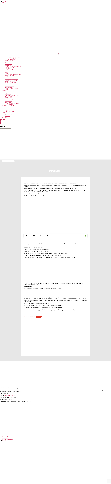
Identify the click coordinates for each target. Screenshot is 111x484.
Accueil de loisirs (8, 64)
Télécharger (39, 316)
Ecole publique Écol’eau (10, 59)
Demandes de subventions (13, 103)
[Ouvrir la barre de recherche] (0, 122)
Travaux (6, 89)
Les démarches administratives (11, 91)
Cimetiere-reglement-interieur (29, 316)
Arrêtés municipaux (9, 84)
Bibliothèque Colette (9, 86)
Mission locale (8, 68)
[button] (55, 236)
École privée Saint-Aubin (10, 58)
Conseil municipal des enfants (11, 69)
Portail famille (8, 65)
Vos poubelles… (8, 93)
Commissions (8, 73)
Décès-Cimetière (8, 101)
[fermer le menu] (58, 53)
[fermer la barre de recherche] (0, 123)
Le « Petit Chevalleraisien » (11, 78)
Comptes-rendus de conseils (11, 80)
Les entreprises (8, 108)
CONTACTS (4, 117)
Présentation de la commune (11, 113)
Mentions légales (6, 436)
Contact (4, 440)
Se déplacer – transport (10, 98)
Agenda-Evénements (9, 111)
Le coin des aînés (8, 96)
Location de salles (8, 97)
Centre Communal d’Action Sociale (12, 95)
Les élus (6, 72)
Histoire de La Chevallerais (10, 114)
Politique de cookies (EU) (7, 439)
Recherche (13, 129)
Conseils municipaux (9, 75)
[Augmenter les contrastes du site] (0, 120)
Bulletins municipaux (9, 76)
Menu (3, 2)
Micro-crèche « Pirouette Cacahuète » (13, 57)
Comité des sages (8, 87)
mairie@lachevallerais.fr (9, 395)
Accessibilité (5, 438)
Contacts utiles (8, 94)
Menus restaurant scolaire (10, 61)
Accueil (3, 161)
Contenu (4, 1)
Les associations (8, 106)
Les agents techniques (10, 81)
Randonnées (7, 116)
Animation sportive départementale (13, 66)
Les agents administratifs (10, 82)
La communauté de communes (11, 99)
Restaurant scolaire (9, 60)
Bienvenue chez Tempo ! (10, 67)
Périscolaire (7, 62)
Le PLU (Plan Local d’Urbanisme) (12, 88)
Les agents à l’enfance (9, 83)
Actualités (7, 110)
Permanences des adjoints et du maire (13, 74)
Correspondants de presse (10, 104)
